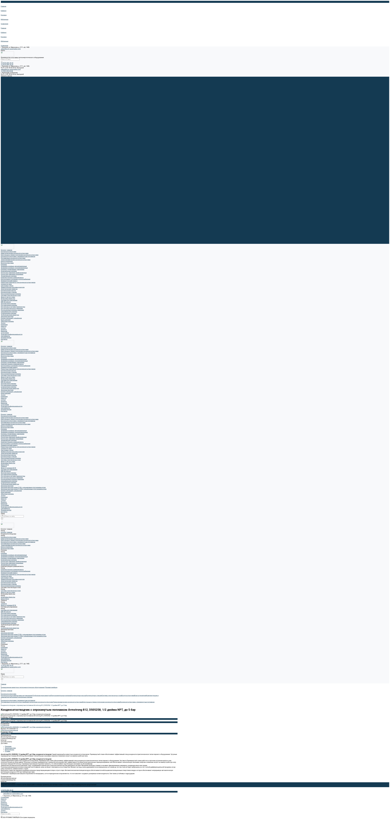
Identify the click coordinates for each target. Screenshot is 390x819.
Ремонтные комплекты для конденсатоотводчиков (18, 100)
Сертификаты (5, 139)
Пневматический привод (9, 98)
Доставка (4, 743)
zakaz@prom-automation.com (11, 49)
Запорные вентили (7, 121)
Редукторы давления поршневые (12, 170)
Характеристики (10, 748)
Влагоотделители (7, 85)
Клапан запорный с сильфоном (11, 123)
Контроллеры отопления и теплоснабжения (15, 97)
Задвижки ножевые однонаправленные (14, 92)
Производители (6, 241)
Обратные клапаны (7, 225)
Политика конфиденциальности (11, 137)
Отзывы (7, 751)
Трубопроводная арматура (10, 119)
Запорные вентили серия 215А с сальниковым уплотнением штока (23, 218)
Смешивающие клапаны (9, 212)
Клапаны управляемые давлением (12, 94)
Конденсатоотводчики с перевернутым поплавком (18, 84)
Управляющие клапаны (9, 171)
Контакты (4, 243)
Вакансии (4, 134)
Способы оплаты (6, 742)
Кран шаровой (5, 124)
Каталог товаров (6, 145)
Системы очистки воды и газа (11, 107)
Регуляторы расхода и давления (12, 209)
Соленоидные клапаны (8, 118)
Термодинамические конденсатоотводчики (15, 155)
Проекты (4, 132)
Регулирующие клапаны (9, 116)
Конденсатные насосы (8, 102)
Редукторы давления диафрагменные (14, 168)
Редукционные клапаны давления (12, 210)
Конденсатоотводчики (8, 79)
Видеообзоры (9, 749)
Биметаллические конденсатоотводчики (14, 81)
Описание (8, 746)
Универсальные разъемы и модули (12, 183)
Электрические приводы (9, 184)
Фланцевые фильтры (8, 110)
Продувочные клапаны (8, 115)
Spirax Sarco (5, 196)
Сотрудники (5, 136)
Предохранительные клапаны (11, 105)
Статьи (3, 131)
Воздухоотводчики (7, 87)
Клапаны (4, 89)
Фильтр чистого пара (8, 108)
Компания (4, 228)
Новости (3, 129)
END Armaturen (6, 113)
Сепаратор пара (6, 180)
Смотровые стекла (7, 181)
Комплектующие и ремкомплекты (12, 95)
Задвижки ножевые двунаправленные (14, 90)
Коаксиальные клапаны (9, 167)
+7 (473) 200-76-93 (7, 665)
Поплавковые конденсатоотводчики (13, 154)
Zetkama (4, 197)
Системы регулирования (9, 111)
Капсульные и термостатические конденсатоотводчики (19, 82)
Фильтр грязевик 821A (8, 199)
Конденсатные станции (9, 103)
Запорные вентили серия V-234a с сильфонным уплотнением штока (23, 220)
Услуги (3, 227)
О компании (5, 797)
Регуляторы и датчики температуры (13, 207)
